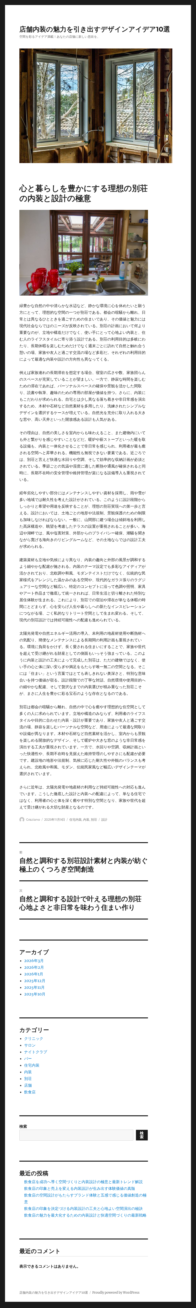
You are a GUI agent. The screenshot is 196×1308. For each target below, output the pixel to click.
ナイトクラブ (35, 1051)
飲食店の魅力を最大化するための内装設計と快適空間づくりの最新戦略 (85, 1215)
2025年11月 (34, 987)
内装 (86, 819)
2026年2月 (34, 967)
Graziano (33, 819)
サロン (30, 1045)
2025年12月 (34, 980)
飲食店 (30, 1092)
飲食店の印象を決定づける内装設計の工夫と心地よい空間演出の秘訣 (83, 1208)
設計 (104, 819)
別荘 (94, 819)
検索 (23, 1126)
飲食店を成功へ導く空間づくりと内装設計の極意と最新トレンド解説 (83, 1181)
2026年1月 (33, 974)
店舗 (28, 1085)
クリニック (33, 1038)
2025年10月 (34, 994)
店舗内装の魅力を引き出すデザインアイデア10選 (94, 29)
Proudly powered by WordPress (116, 1293)
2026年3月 (34, 960)
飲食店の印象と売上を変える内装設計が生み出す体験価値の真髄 (79, 1188)
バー (28, 1058)
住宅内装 (75, 819)
